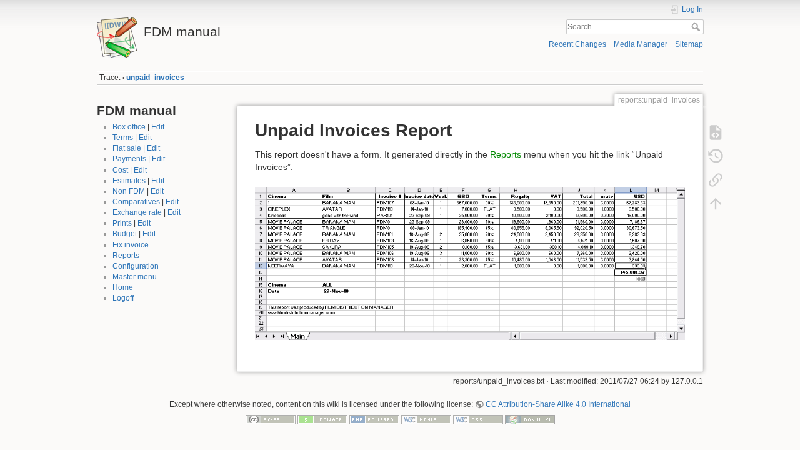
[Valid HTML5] (426, 418)
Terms (122, 137)
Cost (120, 170)
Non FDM (128, 191)
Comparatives (136, 202)
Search (697, 26)
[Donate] (323, 418)
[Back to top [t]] (715, 204)
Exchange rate (137, 212)
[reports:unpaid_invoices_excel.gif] (470, 263)
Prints (122, 223)
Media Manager (641, 44)
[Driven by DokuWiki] (530, 418)
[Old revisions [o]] (715, 156)
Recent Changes (577, 44)
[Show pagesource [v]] (715, 132)
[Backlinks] (715, 180)
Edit (157, 126)
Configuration (135, 266)
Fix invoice (130, 245)
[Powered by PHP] (374, 418)
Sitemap (689, 44)
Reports (125, 255)
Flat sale (126, 148)
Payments (129, 158)
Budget (124, 233)
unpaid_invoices (155, 77)
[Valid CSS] (478, 418)
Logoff (123, 298)
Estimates (129, 180)
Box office (129, 126)
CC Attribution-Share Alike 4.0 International (558, 404)
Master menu (134, 276)
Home (122, 287)
